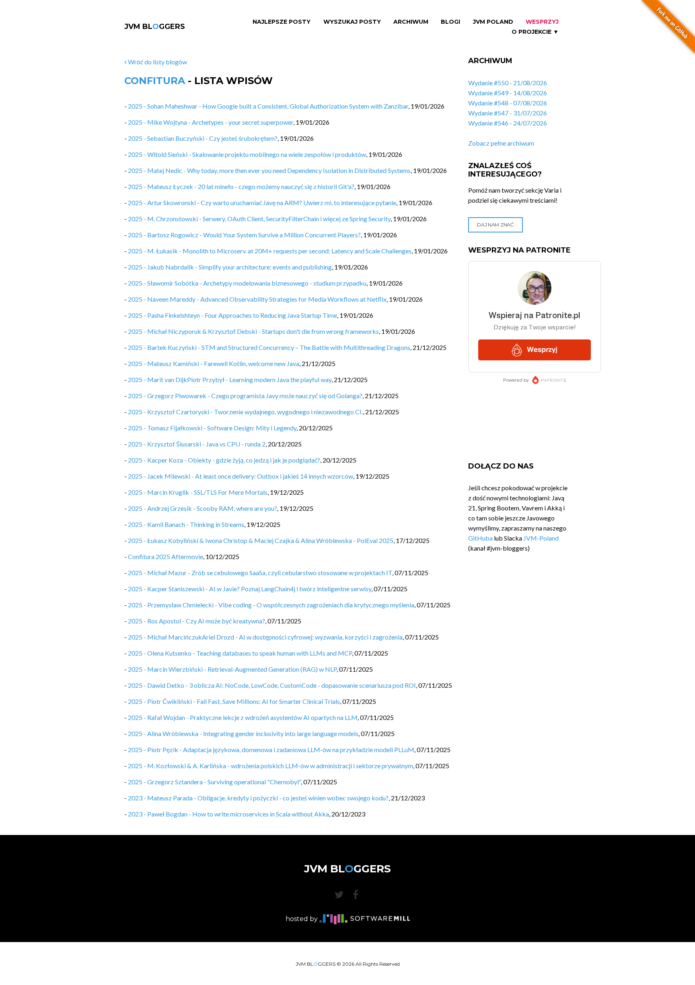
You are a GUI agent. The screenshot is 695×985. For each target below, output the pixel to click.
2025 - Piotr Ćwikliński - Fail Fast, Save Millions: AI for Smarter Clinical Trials (234, 701)
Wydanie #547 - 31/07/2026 (507, 113)
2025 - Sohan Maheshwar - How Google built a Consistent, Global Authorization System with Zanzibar (268, 106)
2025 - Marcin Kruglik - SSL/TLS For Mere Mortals (197, 492)
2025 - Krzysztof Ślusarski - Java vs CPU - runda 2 (196, 444)
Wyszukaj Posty (352, 22)
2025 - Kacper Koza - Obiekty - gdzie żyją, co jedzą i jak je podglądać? (224, 460)
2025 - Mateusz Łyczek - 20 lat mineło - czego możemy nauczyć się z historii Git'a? (241, 186)
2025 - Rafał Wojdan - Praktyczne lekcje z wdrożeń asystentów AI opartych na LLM (243, 717)
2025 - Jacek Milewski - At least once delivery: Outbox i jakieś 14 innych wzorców (240, 476)
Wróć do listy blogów (157, 62)
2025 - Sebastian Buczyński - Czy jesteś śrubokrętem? (203, 138)
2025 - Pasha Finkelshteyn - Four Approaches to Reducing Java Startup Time (232, 315)
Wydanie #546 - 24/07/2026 (507, 123)
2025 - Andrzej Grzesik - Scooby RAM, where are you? (202, 508)
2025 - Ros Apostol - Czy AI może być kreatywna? (196, 621)
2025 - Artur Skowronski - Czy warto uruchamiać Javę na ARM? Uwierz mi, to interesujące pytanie (262, 202)
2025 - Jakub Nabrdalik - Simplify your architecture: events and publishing (230, 267)
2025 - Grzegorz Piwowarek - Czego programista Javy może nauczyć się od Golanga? (245, 395)
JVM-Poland (541, 538)
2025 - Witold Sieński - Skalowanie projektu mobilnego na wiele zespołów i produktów (247, 154)
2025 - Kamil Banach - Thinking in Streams (186, 524)
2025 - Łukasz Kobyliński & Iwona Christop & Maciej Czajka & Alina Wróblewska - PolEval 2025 (260, 540)
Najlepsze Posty (281, 22)
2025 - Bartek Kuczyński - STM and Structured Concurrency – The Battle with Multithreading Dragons (269, 347)
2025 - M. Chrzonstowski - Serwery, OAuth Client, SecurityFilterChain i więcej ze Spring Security (259, 218)
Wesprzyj (542, 22)
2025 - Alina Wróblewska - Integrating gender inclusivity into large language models (243, 733)
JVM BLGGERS (154, 26)
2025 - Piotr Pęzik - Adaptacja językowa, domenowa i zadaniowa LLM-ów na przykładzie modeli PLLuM (271, 749)
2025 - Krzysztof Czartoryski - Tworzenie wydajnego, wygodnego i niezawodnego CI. (245, 411)
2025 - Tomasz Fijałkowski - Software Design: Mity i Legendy (212, 428)
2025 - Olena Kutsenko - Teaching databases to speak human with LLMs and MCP (240, 653)
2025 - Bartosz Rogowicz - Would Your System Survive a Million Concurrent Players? (244, 235)
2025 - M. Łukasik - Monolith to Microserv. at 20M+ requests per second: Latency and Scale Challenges (269, 251)
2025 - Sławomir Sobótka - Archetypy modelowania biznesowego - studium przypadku (247, 283)
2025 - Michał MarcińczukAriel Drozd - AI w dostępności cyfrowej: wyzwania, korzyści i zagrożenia (265, 637)
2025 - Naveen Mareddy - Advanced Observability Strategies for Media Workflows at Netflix (257, 299)
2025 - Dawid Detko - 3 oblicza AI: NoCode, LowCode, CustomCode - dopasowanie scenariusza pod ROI (272, 685)
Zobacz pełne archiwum (501, 143)
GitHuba (480, 538)
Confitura (154, 80)
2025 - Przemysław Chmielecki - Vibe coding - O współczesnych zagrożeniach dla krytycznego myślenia (271, 605)
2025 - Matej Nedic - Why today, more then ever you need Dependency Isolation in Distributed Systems (269, 170)
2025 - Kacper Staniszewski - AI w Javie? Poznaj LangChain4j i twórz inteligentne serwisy (249, 588)
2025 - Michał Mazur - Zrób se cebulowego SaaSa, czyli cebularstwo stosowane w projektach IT (260, 572)
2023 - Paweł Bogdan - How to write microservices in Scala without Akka (228, 814)
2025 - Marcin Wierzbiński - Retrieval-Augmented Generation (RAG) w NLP (232, 669)
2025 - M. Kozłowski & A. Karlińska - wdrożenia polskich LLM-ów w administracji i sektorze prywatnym (270, 765)
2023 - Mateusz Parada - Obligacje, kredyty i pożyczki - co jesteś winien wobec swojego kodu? (258, 798)
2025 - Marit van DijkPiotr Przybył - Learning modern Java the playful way (229, 379)
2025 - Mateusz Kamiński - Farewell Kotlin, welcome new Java (213, 363)
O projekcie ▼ (535, 32)
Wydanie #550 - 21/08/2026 (507, 82)
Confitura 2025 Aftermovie (165, 556)
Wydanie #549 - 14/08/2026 (507, 93)
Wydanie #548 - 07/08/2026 (507, 103)
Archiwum (410, 22)
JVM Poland (493, 22)
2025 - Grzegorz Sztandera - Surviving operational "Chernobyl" (214, 782)
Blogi (450, 22)
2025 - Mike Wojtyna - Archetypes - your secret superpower (210, 122)
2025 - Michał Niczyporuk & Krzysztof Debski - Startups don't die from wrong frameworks (253, 331)
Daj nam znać (495, 225)
